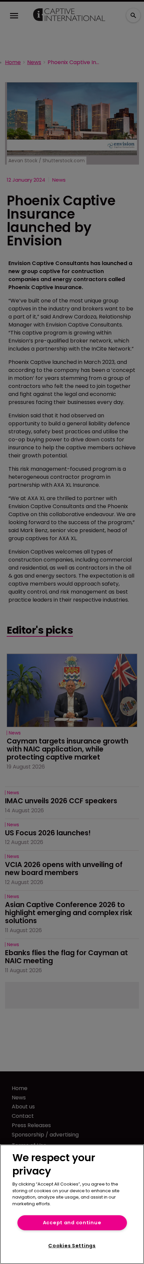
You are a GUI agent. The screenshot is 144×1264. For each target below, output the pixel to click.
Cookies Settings (72, 1245)
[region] (72, 1204)
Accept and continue (72, 1222)
